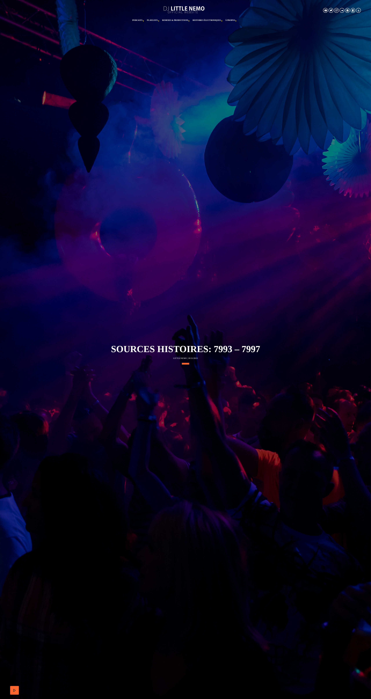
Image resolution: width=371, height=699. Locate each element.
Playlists (152, 20)
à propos (230, 20)
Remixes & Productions (175, 20)
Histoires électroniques (207, 20)
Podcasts (137, 20)
